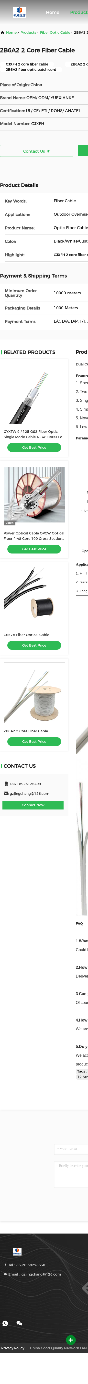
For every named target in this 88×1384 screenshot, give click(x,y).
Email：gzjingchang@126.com (34, 1274)
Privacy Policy (12, 1348)
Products (28, 32)
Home (52, 12)
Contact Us (34, 151)
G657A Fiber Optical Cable (26, 635)
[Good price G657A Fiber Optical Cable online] (34, 596)
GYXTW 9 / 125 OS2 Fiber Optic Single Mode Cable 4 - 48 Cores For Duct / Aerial (34, 437)
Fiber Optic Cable (55, 32)
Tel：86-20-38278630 (26, 1265)
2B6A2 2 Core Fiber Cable (26, 731)
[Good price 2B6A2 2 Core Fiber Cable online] (34, 692)
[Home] (19, 12)
